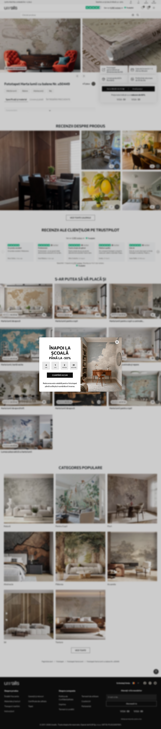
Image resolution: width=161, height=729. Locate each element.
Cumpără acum (60, 375)
